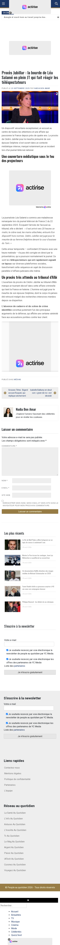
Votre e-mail (10, 640)
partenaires (19, 666)
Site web (6, 495)
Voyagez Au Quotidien (15, 870)
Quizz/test (16, 935)
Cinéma (14, 925)
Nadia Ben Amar (42, 88)
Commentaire (9, 446)
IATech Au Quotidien (14, 859)
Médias (17, 380)
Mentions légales (12, 773)
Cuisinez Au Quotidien (15, 864)
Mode (14, 928)
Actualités (16, 915)
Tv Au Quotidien (11, 836)
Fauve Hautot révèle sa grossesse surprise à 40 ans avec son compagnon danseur (38, 587)
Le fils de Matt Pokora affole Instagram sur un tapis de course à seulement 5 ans (37, 541)
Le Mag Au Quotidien (14, 841)
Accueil (14, 911)
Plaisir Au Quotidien (13, 853)
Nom (5, 481)
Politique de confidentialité (17, 779)
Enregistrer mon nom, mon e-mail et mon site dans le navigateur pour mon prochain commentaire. (30, 504)
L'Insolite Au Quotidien (15, 830)
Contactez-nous (12, 767)
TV (12, 918)
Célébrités (16, 931)
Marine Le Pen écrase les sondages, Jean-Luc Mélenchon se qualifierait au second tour (37, 556)
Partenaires (9, 785)
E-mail (5, 488)
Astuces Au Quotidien (14, 824)
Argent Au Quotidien (14, 847)
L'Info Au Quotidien (13, 818)
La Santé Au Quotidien (15, 813)
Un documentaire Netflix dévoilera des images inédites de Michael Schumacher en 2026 (37, 572)
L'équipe (8, 790)
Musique (15, 921)
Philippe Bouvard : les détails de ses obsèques (38, 602)
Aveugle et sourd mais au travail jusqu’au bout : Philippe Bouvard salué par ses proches (25, 17)
